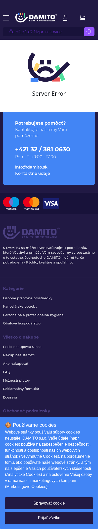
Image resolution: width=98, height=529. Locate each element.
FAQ (6, 372)
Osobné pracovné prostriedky (27, 298)
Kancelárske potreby (20, 306)
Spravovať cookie (49, 503)
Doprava (10, 397)
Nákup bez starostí (19, 355)
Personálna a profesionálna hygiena (33, 315)
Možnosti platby (16, 380)
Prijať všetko (49, 518)
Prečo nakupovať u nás (22, 347)
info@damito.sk (31, 167)
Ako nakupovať (15, 363)
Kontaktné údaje (32, 173)
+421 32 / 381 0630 (42, 149)
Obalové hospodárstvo (21, 323)
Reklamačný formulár (21, 389)
